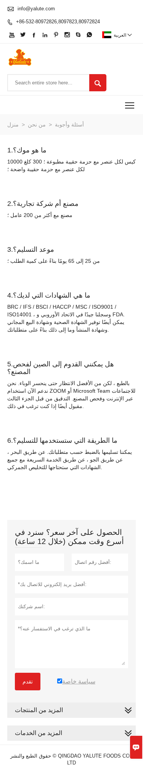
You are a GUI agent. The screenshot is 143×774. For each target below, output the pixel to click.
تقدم (27, 681)
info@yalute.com (36, 8)
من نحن (37, 124)
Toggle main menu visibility (129, 104)
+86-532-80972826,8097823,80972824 (58, 21)
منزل (13, 124)
